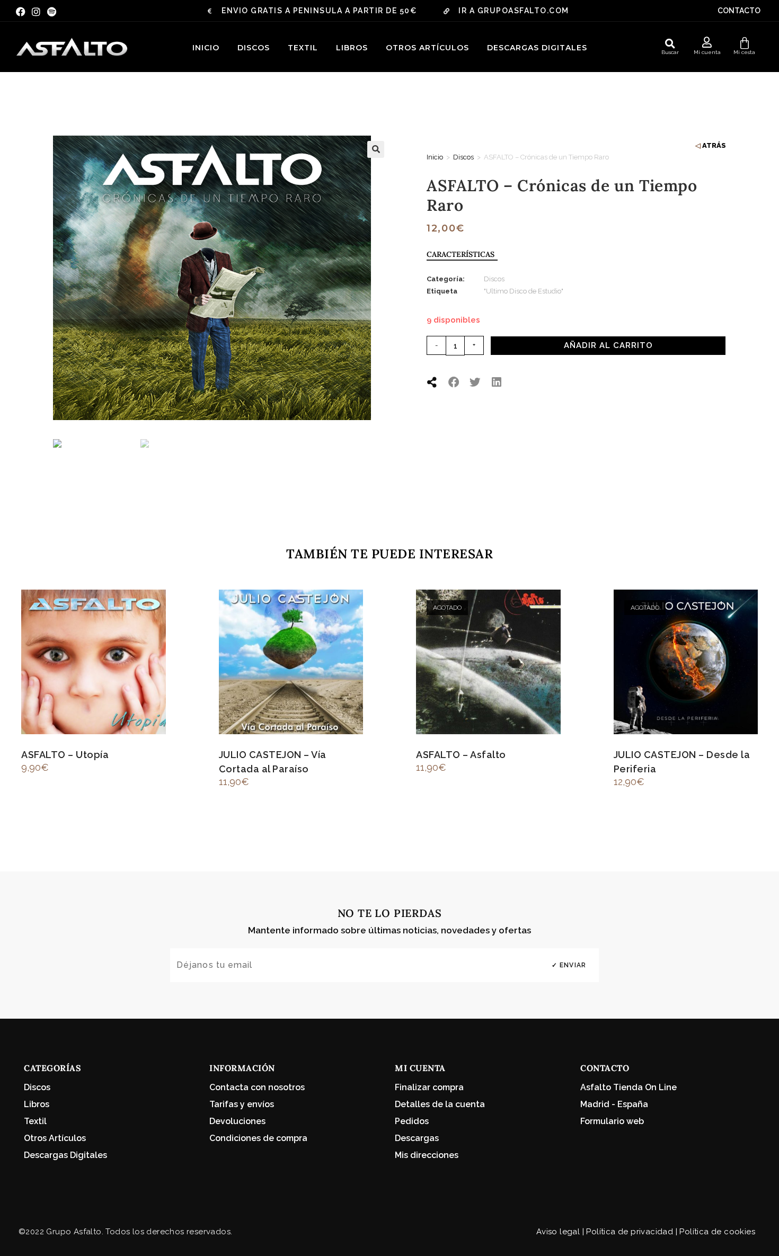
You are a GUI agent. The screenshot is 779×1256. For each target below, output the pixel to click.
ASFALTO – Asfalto (461, 754)
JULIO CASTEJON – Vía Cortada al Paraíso (272, 761)
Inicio (205, 47)
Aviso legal (558, 1231)
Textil (303, 47)
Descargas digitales (537, 47)
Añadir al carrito (608, 345)
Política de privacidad (629, 1231)
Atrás (714, 145)
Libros (352, 47)
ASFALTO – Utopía (65, 754)
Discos (253, 47)
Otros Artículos (427, 47)
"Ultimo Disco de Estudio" (523, 291)
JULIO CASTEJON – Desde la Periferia (682, 761)
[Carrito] (744, 43)
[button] (670, 43)
